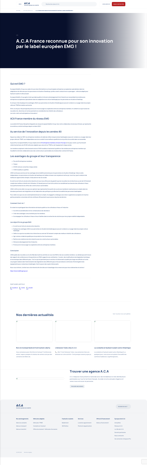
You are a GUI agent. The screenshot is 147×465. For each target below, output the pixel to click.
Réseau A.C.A (118, 426)
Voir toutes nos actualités (121, 314)
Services (80, 419)
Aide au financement (102, 423)
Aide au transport (21, 426)
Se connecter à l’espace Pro (123, 439)
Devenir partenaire (120, 432)
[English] (128, 4)
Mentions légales (28, 452)
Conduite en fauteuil (39, 426)
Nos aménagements (22, 419)
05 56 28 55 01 (106, 4)
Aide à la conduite (21, 423)
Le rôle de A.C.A (119, 429)
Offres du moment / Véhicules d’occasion (45, 429)
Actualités (118, 423)
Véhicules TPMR (38, 423)
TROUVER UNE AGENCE (77, 386)
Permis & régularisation (85, 426)
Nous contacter (119, 435)
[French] (130, 4)
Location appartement (84, 423)
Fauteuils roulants (67, 419)
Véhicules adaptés (38, 419)
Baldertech (65, 423)
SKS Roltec (65, 426)
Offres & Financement (103, 419)
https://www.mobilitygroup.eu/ (19, 271)
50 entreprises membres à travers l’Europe (53, 143)
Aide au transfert (21, 429)
